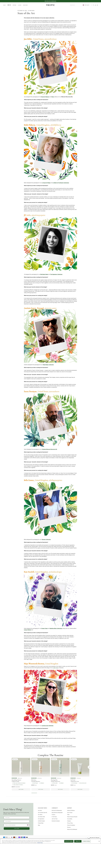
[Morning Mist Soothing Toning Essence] (60, 767)
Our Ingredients (41, 818)
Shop (4, 5)
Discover (25, 5)
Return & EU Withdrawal (72, 829)
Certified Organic (41, 820)
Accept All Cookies (69, 841)
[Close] (99, 841)
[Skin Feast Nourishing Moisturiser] (40, 767)
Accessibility (69, 818)
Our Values (40, 814)
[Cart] (97, 5)
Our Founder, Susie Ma (42, 812)
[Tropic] (50, 5)
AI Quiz (19, 5)
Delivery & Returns (71, 810)
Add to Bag (21, 789)
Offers (14, 5)
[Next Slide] (89, 767)
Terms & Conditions (71, 825)
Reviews (69, 827)
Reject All (78, 841)
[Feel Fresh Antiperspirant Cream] (80, 767)
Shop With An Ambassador (57, 812)
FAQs (68, 814)
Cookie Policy (40, 842)
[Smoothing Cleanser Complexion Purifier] (21, 767)
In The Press (54, 816)
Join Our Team (55, 818)
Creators (53, 814)
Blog (39, 825)
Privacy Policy (70, 823)
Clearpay (69, 820)
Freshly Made (40, 823)
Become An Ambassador (57, 810)
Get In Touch (69, 812)
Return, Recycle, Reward (72, 816)
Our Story (40, 810)
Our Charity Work (41, 816)
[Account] (95, 5)
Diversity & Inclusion (56, 820)
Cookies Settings (86, 841)
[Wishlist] (93, 5)
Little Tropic (55, 667)
